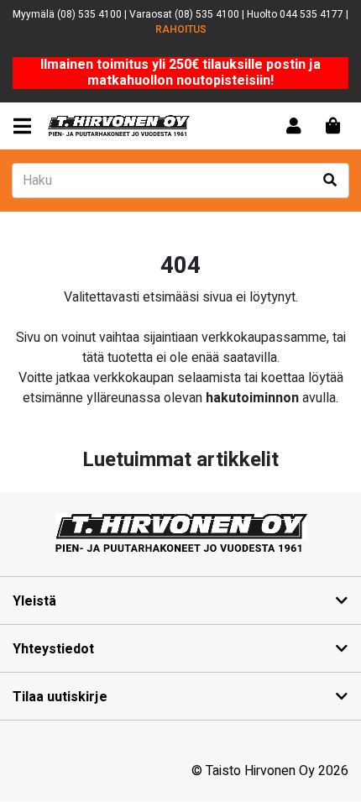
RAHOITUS (181, 29)
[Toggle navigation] (25, 126)
